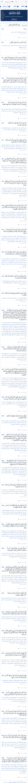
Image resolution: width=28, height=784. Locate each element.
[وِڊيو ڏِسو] (25, 480)
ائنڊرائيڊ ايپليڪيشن (8, 1)
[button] (25, 2)
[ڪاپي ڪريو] (18, 480)
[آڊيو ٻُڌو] (23, 480)
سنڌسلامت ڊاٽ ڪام (13, 782)
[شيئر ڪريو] (21, 480)
